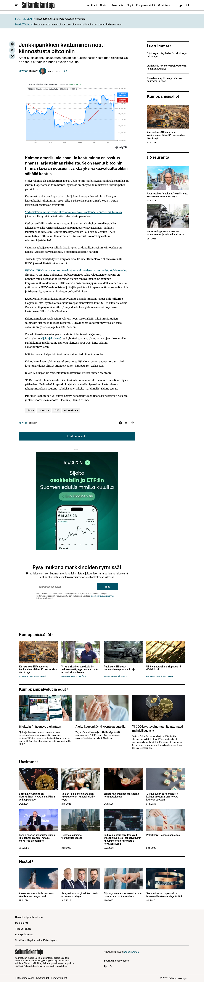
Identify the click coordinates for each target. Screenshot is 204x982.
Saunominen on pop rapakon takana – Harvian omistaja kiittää (164, 895)
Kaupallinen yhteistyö (38, 676)
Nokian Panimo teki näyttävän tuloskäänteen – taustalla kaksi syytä (78, 796)
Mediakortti (21, 923)
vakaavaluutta (71, 410)
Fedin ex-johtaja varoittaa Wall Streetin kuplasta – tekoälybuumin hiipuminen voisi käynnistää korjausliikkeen (122, 839)
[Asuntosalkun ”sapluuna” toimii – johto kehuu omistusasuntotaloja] (168, 178)
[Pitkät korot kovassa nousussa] (165, 820)
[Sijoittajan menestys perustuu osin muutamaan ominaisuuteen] (123, 878)
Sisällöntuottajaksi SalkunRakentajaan (36, 940)
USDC (56, 410)
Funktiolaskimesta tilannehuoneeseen (71, 836)
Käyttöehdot (42, 978)
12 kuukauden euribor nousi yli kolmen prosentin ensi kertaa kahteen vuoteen (162, 796)
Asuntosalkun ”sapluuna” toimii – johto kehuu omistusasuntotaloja (167, 195)
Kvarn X (124, 676)
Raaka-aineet (168, 676)
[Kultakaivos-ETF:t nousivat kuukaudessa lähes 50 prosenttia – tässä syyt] (168, 117)
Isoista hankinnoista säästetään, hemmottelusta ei (121, 795)
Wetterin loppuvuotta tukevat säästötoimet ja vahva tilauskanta (165, 233)
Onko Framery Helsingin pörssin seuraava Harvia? (164, 79)
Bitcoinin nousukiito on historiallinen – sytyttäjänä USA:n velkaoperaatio (37, 796)
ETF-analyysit (24, 676)
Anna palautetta (24, 934)
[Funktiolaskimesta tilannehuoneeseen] (80, 820)
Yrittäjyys (82, 676)
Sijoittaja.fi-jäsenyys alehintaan (40, 726)
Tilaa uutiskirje (23, 928)
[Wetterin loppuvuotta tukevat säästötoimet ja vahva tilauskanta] (168, 216)
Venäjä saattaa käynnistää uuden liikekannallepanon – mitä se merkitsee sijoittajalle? (37, 837)
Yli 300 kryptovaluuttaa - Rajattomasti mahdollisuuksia (157, 728)
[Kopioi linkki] (12, 56)
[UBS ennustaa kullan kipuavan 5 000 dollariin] (165, 652)
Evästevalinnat (59, 978)
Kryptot (23, 71)
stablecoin (44, 410)
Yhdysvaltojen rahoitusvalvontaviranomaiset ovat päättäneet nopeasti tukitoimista (73, 212)
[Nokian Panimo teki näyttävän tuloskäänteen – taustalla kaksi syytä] (80, 779)
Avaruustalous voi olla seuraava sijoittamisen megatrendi (36, 895)
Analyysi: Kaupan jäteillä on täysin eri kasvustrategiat (79, 895)
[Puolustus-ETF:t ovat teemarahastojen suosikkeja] (123, 652)
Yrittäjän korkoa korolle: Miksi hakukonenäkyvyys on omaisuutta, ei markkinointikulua (80, 669)
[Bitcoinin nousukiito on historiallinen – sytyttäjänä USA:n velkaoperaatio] (38, 779)
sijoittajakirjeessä (51, 338)
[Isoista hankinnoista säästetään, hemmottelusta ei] (123, 779)
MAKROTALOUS (23, 24)
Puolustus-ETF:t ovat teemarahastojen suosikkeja (119, 668)
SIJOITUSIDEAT (23, 18)
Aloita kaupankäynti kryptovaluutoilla (100, 726)
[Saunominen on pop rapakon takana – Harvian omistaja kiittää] (165, 878)
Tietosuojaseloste (24, 978)
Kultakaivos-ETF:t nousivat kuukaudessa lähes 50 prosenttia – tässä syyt (166, 135)
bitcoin (30, 410)
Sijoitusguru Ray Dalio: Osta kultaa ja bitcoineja (59, 18)
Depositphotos (131, 952)
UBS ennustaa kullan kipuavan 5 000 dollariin (163, 668)
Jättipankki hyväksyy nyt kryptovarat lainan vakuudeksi (167, 67)
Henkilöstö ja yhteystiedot (29, 917)
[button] (16, 5)
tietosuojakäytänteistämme (102, 595)
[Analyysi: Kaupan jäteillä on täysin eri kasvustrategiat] (80, 878)
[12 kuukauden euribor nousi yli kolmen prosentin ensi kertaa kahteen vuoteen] (165, 779)
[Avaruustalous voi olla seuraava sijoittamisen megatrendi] (38, 878)
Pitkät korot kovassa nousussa (163, 834)
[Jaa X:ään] (12, 50)
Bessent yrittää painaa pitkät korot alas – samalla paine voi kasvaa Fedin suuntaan (78, 24)
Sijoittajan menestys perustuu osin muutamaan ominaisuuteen (122, 895)
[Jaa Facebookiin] (12, 44)
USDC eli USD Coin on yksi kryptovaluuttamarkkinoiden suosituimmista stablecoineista (76, 270)
